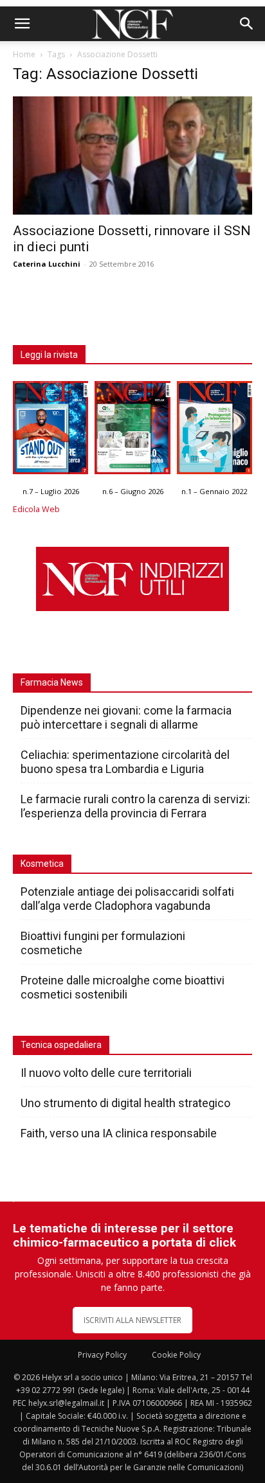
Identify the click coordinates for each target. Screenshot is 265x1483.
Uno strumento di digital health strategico (125, 1103)
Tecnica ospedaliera (61, 1045)
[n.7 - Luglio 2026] (50, 431)
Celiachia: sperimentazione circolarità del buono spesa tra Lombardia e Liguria (125, 762)
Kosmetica (42, 863)
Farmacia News (52, 682)
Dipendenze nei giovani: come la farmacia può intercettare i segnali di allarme (126, 717)
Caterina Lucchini (46, 264)
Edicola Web (36, 509)
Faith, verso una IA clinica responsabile (119, 1133)
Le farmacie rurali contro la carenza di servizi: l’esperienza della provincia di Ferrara (135, 806)
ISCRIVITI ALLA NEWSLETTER (132, 1320)
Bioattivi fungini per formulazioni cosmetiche (103, 943)
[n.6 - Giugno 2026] (132, 431)
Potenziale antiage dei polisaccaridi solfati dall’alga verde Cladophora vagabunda (127, 898)
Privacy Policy (102, 1354)
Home (24, 54)
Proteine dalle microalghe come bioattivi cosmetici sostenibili (122, 987)
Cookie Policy (176, 1354)
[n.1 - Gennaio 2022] (214, 431)
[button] (21, 23)
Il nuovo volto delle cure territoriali (107, 1072)
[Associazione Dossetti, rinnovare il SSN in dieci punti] (132, 155)
